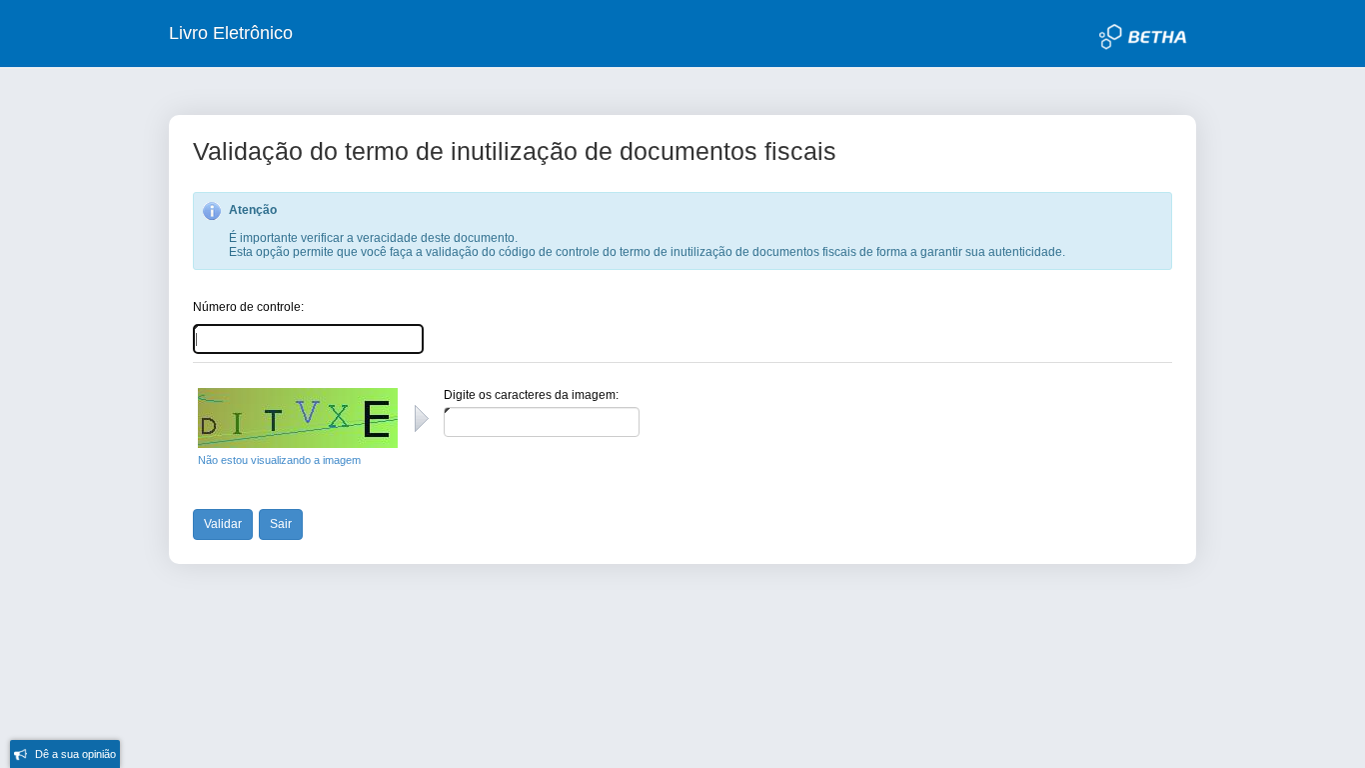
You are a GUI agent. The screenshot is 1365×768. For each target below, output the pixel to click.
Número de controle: (248, 307)
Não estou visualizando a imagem (279, 460)
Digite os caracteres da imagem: (531, 395)
